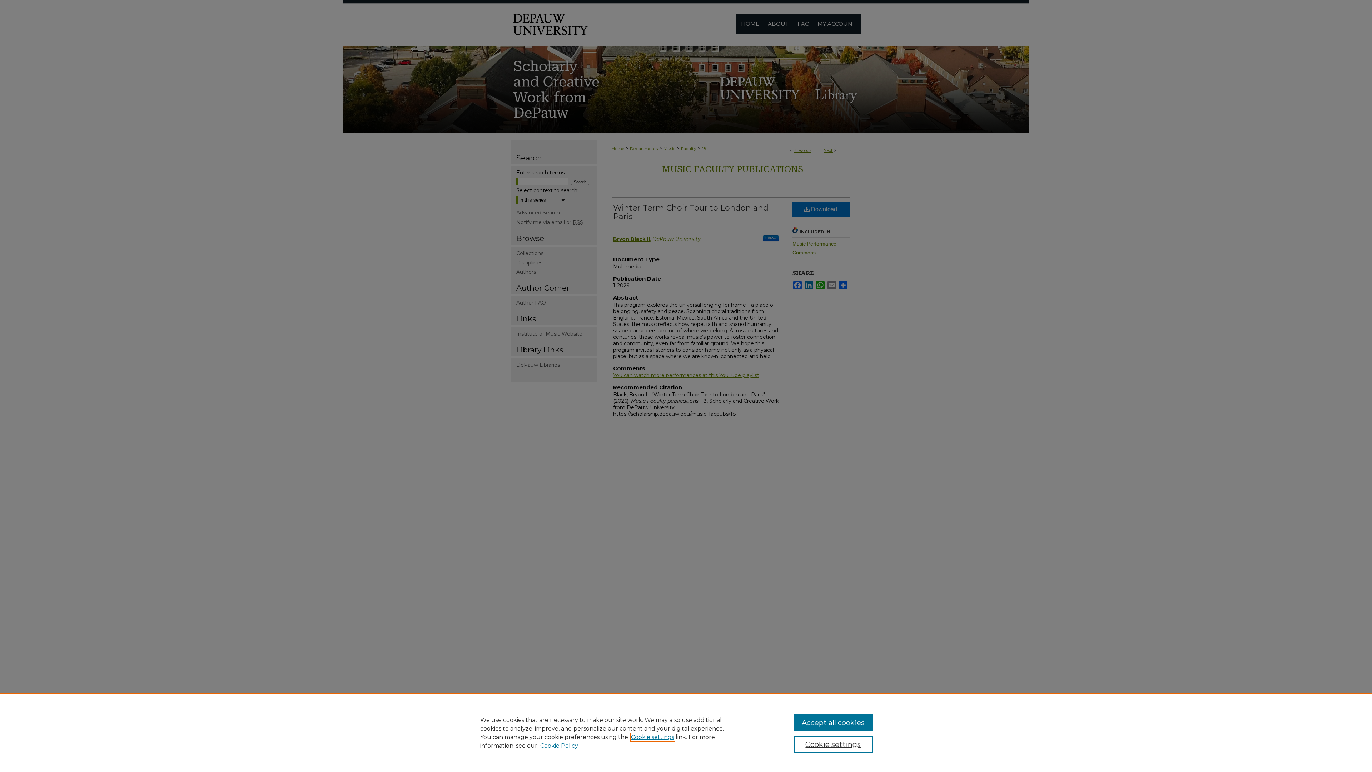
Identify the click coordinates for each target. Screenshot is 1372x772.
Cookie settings (652, 737)
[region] (686, 732)
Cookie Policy (559, 745)
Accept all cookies (833, 722)
